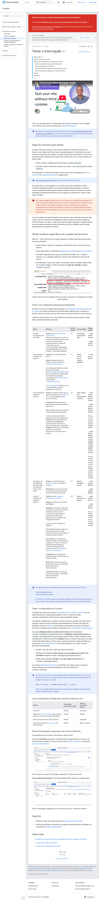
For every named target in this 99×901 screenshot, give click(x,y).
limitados (50, 626)
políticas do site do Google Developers (51, 870)
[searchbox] (13, 15)
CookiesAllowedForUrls (53, 381)
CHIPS (73, 628)
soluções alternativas (68, 126)
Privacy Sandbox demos (82, 889)
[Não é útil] (91, 46)
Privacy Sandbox (36, 46)
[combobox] (45, 2)
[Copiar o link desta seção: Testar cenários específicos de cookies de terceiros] (90, 234)
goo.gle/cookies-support (53, 827)
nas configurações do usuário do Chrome (70, 612)
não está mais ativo (52, 723)
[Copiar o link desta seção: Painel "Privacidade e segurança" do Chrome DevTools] (82, 731)
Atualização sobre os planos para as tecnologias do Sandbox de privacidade (64, 22)
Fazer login (93, 2)
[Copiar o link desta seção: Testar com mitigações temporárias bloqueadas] (77, 305)
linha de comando (86, 251)
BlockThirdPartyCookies (49, 665)
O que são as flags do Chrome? (46, 843)
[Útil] (88, 46)
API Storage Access (62, 377)
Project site (55, 886)
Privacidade (45, 897)
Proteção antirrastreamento (54, 364)
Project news (32, 889)
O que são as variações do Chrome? (48, 846)
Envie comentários (84, 51)
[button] (11, 27)
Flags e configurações (52, 385)
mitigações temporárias (50, 175)
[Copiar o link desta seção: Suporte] (43, 816)
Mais (26, 2)
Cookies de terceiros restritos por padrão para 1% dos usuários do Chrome (61, 839)
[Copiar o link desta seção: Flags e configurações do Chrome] (64, 608)
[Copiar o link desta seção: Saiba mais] (46, 834)
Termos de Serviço (34, 897)
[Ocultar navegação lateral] (23, 897)
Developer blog (32, 886)
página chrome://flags (68, 251)
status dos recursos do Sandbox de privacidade (46, 27)
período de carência (52, 483)
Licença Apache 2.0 (80, 868)
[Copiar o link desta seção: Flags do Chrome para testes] (65, 145)
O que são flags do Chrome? (44, 180)
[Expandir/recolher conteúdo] (43, 57)
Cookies (5, 8)
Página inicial (82, 2)
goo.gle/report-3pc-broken (73, 821)
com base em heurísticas (40, 744)
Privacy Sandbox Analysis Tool (84, 886)
